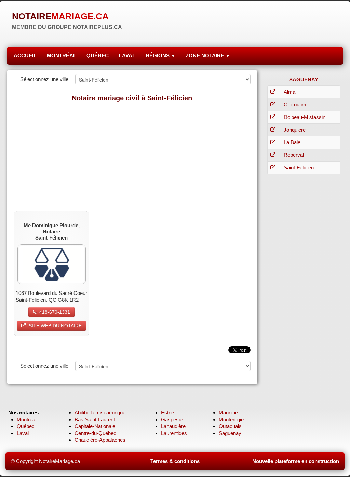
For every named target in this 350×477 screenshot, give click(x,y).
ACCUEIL (25, 55)
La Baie (292, 142)
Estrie (167, 412)
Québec (26, 426)
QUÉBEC (97, 55)
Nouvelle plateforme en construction (295, 461)
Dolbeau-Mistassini (305, 117)
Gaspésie (172, 419)
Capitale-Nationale (95, 426)
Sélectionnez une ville (44, 79)
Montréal (26, 419)
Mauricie (228, 412)
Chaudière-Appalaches (100, 440)
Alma (289, 92)
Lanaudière (173, 426)
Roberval (294, 155)
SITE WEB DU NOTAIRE (55, 325)
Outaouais (230, 426)
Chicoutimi (295, 104)
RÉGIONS (160, 55)
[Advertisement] (132, 156)
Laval (23, 433)
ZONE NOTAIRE (208, 55)
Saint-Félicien (299, 168)
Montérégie (231, 419)
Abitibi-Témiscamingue (100, 412)
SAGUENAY (303, 79)
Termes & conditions (175, 461)
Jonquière (295, 130)
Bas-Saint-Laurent (95, 419)
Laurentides (174, 433)
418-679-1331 (54, 312)
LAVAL (127, 55)
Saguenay (230, 433)
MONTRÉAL (61, 55)
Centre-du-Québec (95, 433)
